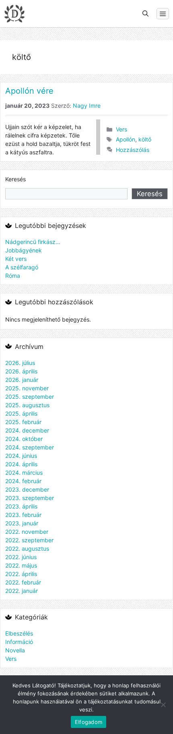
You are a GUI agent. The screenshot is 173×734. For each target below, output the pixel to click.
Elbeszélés (19, 633)
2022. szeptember (29, 540)
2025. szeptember (29, 396)
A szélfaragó (21, 267)
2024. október (24, 438)
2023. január (21, 523)
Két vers (16, 258)
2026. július (20, 362)
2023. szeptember (29, 497)
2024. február (23, 481)
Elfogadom (88, 722)
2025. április (21, 413)
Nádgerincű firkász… (32, 241)
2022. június (21, 557)
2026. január (21, 379)
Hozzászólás (132, 149)
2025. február (23, 421)
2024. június (21, 455)
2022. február (23, 582)
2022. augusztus (27, 548)
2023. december (27, 489)
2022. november (26, 531)
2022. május (21, 565)
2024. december (27, 430)
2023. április (21, 506)
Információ (19, 641)
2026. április (21, 371)
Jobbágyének (23, 250)
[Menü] (163, 13)
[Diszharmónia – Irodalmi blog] (14, 13)
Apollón (125, 139)
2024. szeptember (29, 447)
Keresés (15, 179)
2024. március (24, 472)
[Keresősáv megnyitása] (145, 14)
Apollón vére (29, 91)
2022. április (21, 573)
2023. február (23, 514)
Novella (15, 650)
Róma (12, 275)
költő (144, 139)
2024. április (21, 464)
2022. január (21, 590)
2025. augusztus (27, 405)
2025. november (27, 388)
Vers (121, 129)
